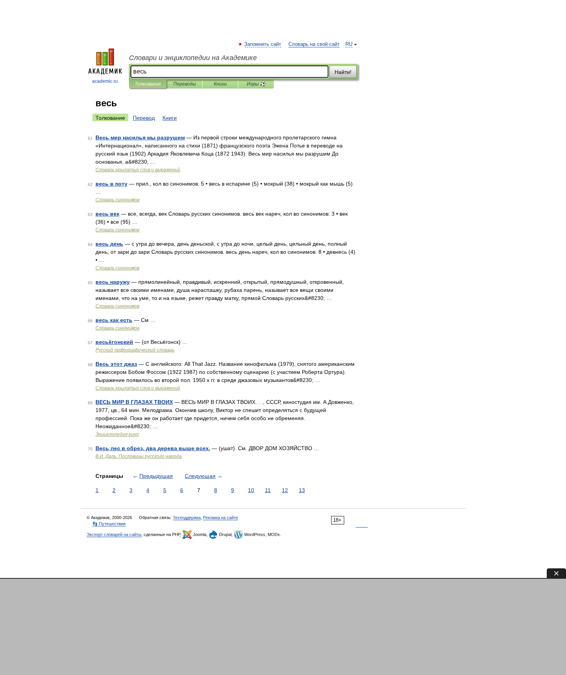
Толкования (148, 84)
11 (268, 490)
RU (348, 44)
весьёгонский (114, 342)
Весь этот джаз (116, 364)
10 (251, 490)
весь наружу (112, 282)
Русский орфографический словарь (134, 350)
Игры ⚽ (256, 84)
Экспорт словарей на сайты (114, 534)
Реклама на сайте (220, 517)
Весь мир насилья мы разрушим (140, 137)
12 (285, 490)
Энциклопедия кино (117, 434)
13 (302, 490)
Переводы (184, 84)
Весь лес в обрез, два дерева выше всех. (152, 448)
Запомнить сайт (263, 44)
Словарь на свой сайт (314, 44)
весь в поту (111, 184)
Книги (220, 84)
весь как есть (113, 320)
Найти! (343, 72)
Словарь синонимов (117, 200)
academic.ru (105, 81)
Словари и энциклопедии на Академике (193, 58)
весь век (107, 214)
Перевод (144, 118)
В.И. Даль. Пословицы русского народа (138, 456)
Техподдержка (187, 517)
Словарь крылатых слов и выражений (137, 170)
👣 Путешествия (109, 523)
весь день (109, 244)
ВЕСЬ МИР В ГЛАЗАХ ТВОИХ (134, 402)
